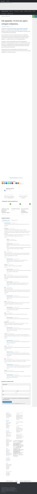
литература (19, 446)
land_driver (5, 333)
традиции (15, 456)
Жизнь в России (10, 13)
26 (30, 16)
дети (14, 441)
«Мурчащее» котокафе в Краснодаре (8, 473)
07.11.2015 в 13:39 (16, 340)
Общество (11, 11)
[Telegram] (10, 183)
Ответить (5, 237)
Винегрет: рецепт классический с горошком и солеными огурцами (9, 466)
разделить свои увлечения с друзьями (20, 28)
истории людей (19, 442)
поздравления (16, 448)
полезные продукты (18, 449)
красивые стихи (18, 445)
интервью (14, 442)
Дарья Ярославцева (5, 26)
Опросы (16, 481)
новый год (18, 447)
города (19, 440)
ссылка (23, 403)
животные (17, 441)
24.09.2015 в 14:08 (16, 243)
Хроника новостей (4, 11)
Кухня (34, 11)
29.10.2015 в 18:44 (10, 370)
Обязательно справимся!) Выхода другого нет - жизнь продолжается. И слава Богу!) (19, 429)
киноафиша (17, 444)
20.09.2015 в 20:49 (10, 301)
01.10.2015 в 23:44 (11, 333)
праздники (16, 451)
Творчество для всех (9, 481)
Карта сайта (3, 1)
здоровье (20, 441)
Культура (21, 11)
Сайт (3, 394)
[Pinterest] (12, 183)
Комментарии (5, 220)
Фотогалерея (3, 13)
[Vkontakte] (6, 183)
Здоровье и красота (27, 11)
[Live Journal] (14, 183)
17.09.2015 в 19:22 (12, 228)
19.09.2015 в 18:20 (9, 287)
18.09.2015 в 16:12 (11, 264)
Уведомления (14, 220)
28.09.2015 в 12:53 (16, 307)
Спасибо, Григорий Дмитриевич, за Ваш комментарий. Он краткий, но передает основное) (19, 417)
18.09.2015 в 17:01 (12, 239)
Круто (17, 423)
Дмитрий (8, 239)
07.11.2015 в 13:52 (16, 374)
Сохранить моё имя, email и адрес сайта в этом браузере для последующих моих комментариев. (15, 399)
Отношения (16, 11)
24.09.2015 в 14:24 (16, 269)
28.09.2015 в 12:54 (16, 317)
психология (16, 452)
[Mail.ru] (16, 183)
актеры (16, 440)
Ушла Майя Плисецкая (15, 208)
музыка (14, 447)
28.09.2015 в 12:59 (16, 327)
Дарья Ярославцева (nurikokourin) (16, 177)
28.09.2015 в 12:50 (16, 295)
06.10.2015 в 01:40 (9, 358)
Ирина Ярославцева (10, 243)
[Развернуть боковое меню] (36, 16)
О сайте (7, 1)
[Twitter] (4, 183)
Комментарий (4, 384)
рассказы (22, 452)
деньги (22, 440)
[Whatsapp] (8, 183)
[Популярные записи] (9, 410)
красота (14, 446)
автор (14, 440)
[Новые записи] (4, 410)
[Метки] (21, 410)
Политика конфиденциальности (25, 481)
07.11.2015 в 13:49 (16, 364)
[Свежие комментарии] (15, 410)
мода (22, 446)
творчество (20, 454)
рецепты (15, 453)
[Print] (18, 183)
